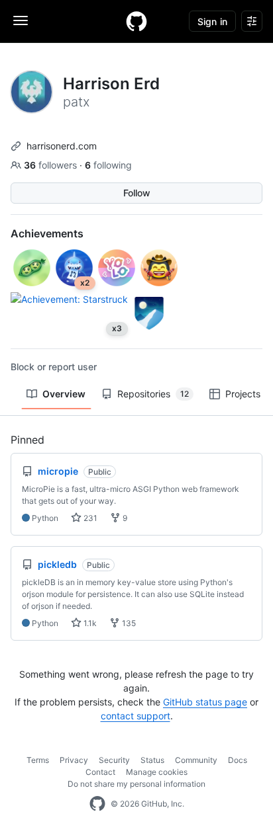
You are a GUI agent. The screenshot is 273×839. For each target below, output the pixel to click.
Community (196, 760)
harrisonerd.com (62, 145)
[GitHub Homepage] (97, 804)
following (108, 165)
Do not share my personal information (136, 784)
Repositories (153, 393)
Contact (100, 772)
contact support (135, 715)
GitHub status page (205, 701)
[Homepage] (136, 21)
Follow (136, 192)
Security (114, 760)
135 (128, 623)
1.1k (89, 623)
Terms (38, 760)
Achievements (47, 233)
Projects (242, 393)
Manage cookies (157, 772)
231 (89, 518)
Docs (237, 760)
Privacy (74, 760)
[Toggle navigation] (20, 20)
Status (152, 760)
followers (52, 165)
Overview (63, 393)
